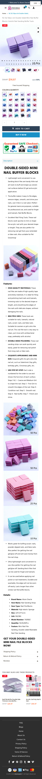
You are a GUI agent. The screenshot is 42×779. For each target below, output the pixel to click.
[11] (28, 99)
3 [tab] (6, 60)
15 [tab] (35, 60)
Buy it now (21, 135)
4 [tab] (9, 60)
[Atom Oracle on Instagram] (21, 762)
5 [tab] (11, 60)
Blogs (21, 727)
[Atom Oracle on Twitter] (13, 762)
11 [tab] (25, 60)
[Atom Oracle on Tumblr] (25, 762)
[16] (22, 105)
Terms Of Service (21, 752)
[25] (4, 115)
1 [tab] (2, 60)
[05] (28, 94)
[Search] (29, 8)
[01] (4, 94)
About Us (21, 735)
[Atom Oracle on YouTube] (29, 762)
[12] (34, 99)
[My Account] (33, 8)
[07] (4, 99)
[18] (34, 105)
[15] (16, 105)
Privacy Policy (21, 744)
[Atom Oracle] (14, 8)
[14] (10, 105)
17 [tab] (39, 60)
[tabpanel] (21, 45)
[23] (28, 110)
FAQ (21, 723)
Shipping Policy (9, 652)
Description (7, 161)
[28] (22, 115)
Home (21, 731)
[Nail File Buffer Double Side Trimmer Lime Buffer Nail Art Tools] (13, 686)
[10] (22, 99)
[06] (34, 94)
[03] (16, 94)
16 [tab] (37, 60)
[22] (22, 110)
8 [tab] (18, 60)
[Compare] (38, 28)
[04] (22, 94)
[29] (28, 115)
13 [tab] (30, 60)
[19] (4, 110)
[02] (10, 94)
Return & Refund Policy (12, 656)
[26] (10, 115)
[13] (4, 105)
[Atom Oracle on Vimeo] (33, 762)
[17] (28, 105)
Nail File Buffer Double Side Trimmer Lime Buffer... (11, 700)
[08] (10, 99)
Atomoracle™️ (18, 774)
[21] (16, 110)
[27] (16, 115)
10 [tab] (23, 60)
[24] (34, 110)
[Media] (38, 32)
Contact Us (21, 739)
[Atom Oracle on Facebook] (9, 762)
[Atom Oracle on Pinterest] (17, 762)
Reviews (6, 661)
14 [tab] (32, 60)
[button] (3, 70)
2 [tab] (4, 60)
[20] (10, 110)
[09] (16, 99)
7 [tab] (16, 60)
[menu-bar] (5, 8)
